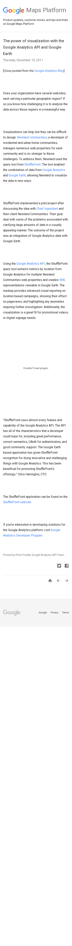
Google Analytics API (31, 263)
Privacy (55, 612)
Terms (65, 612)
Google (43, 612)
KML (62, 280)
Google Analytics (53, 170)
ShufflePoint (32, 164)
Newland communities (32, 137)
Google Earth (17, 175)
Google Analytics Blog (49, 71)
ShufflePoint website (17, 502)
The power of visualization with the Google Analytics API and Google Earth (33, 47)
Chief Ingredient (47, 208)
